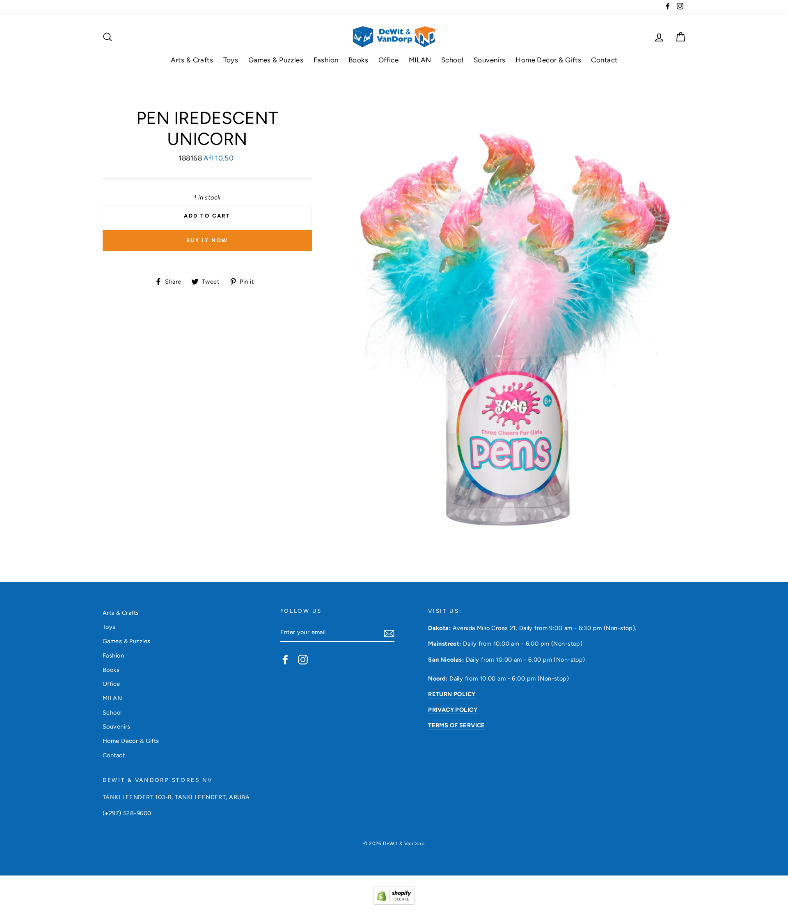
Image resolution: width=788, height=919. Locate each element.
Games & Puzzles (275, 60)
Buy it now (207, 240)
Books (358, 60)
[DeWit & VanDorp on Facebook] (285, 659)
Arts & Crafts (192, 60)
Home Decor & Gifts (548, 60)
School (452, 60)
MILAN (420, 60)
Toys (230, 60)
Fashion (326, 60)
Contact (604, 60)
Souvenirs (490, 60)
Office (388, 60)
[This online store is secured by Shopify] (394, 902)
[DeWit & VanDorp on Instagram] (303, 659)
